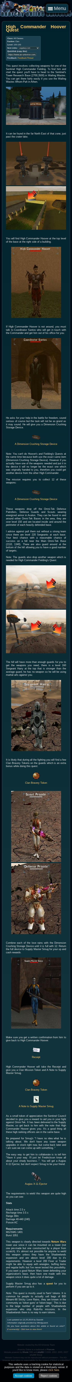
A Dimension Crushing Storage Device (36, 444)
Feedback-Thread (25, 58)
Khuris (25, 1352)
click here (53, 1370)
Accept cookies (23, 1375)
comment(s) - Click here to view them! (24, 1329)
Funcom (50, 1349)
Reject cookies (49, 1375)
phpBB (41, 1352)
